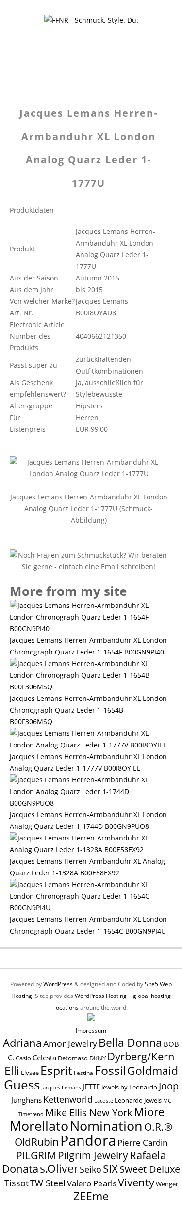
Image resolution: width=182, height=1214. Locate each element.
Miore (149, 1112)
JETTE (91, 1087)
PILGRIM (36, 1155)
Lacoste (103, 1100)
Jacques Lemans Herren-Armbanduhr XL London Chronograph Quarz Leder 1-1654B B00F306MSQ (88, 710)
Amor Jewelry (70, 1043)
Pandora (88, 1140)
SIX (110, 1168)
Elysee (30, 1072)
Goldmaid (152, 1070)
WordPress (58, 984)
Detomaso (73, 1058)
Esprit (56, 1070)
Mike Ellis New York (88, 1112)
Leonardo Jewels (138, 1100)
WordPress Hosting (101, 996)
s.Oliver (59, 1168)
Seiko (90, 1169)
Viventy (136, 1182)
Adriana (22, 1042)
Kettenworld (68, 1099)
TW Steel (48, 1183)
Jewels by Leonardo (129, 1087)
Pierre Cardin (142, 1142)
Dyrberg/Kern (141, 1056)
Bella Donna (130, 1042)
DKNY (97, 1058)
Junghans (26, 1100)
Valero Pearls (91, 1183)
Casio (23, 1058)
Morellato (39, 1126)
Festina (83, 1072)
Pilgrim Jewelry (93, 1155)
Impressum (91, 1031)
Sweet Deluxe (149, 1169)
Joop (169, 1085)
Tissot (16, 1183)
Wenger (167, 1184)
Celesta (44, 1058)
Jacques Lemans (61, 1087)
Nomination (106, 1126)
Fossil (110, 1070)
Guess (22, 1084)
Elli (11, 1070)
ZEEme (91, 1196)
